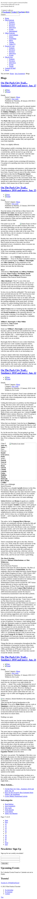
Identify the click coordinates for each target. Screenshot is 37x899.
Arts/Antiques (13, 35)
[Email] (7, 92)
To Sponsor (8, 892)
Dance (11, 37)
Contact (7, 894)
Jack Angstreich (20, 73)
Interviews (12, 27)
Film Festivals (9, 20)
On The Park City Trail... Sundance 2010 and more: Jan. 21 (18, 658)
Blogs (18, 97)
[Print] (7, 90)
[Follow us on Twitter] (13, 12)
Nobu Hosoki (9, 810)
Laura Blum (9, 811)
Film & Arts (9, 57)
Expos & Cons (9, 46)
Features (11, 22)
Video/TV (12, 44)
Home (7, 18)
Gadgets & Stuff (10, 68)
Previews (12, 24)
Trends (11, 66)
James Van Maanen (11, 813)
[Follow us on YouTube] (21, 12)
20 (6, 839)
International (13, 31)
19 (6, 837)
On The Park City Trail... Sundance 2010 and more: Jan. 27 (18, 84)
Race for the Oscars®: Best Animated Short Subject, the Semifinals (19, 793)
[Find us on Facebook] (5, 12)
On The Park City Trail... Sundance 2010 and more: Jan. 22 (18, 371)
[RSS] (27, 12)
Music (11, 40)
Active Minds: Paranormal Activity (16, 796)
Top (2, 897)
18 (6, 835)
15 (6, 830)
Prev (6, 822)
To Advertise (9, 890)
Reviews (12, 26)
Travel (7, 70)
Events (11, 29)
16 (6, 831)
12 (6, 824)
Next (6, 843)
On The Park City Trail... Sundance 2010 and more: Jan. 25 (18, 189)
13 (6, 826)
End (6, 844)
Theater (11, 42)
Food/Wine (12, 39)
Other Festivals (10, 33)
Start (6, 820)
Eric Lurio (15, 99)
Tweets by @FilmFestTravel (10, 883)
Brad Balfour (9, 804)
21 (6, 841)
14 (6, 828)
